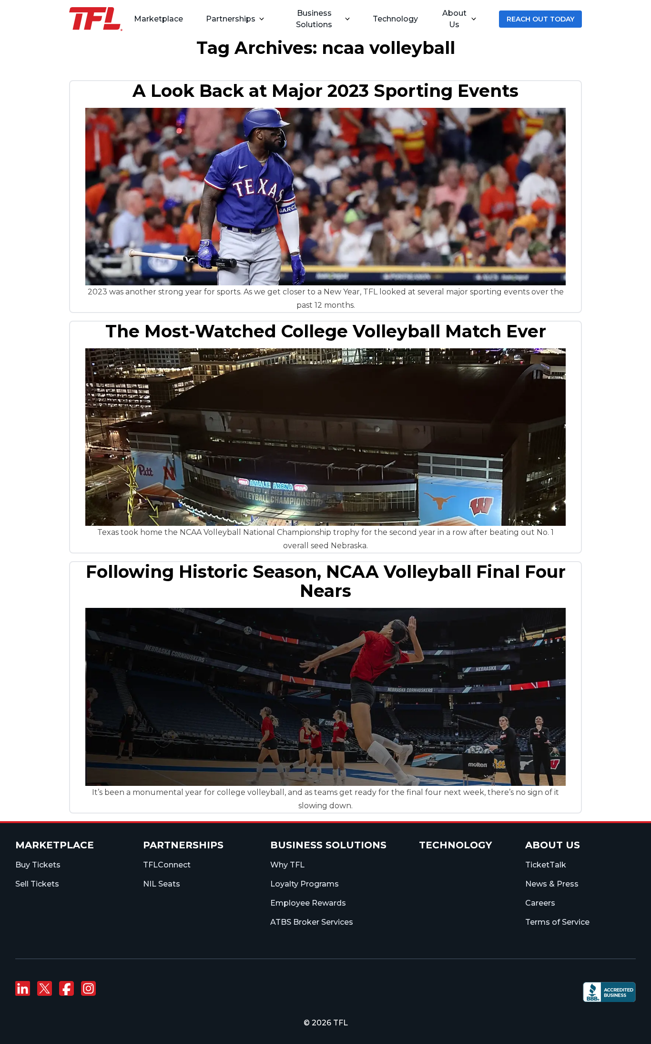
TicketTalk (545, 864)
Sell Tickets (37, 883)
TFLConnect (167, 864)
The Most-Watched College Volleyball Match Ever (325, 331)
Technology (455, 845)
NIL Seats (161, 883)
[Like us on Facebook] (66, 988)
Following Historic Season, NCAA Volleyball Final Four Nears (326, 581)
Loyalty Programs (304, 883)
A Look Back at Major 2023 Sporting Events (325, 90)
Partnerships (230, 18)
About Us (454, 19)
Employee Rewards (308, 903)
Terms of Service (557, 922)
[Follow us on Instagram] (88, 988)
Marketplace (54, 845)
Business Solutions (314, 19)
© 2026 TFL (326, 1022)
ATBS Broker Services (311, 922)
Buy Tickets (38, 864)
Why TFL (287, 864)
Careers (540, 903)
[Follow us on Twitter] (44, 988)
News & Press (552, 883)
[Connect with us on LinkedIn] (22, 988)
